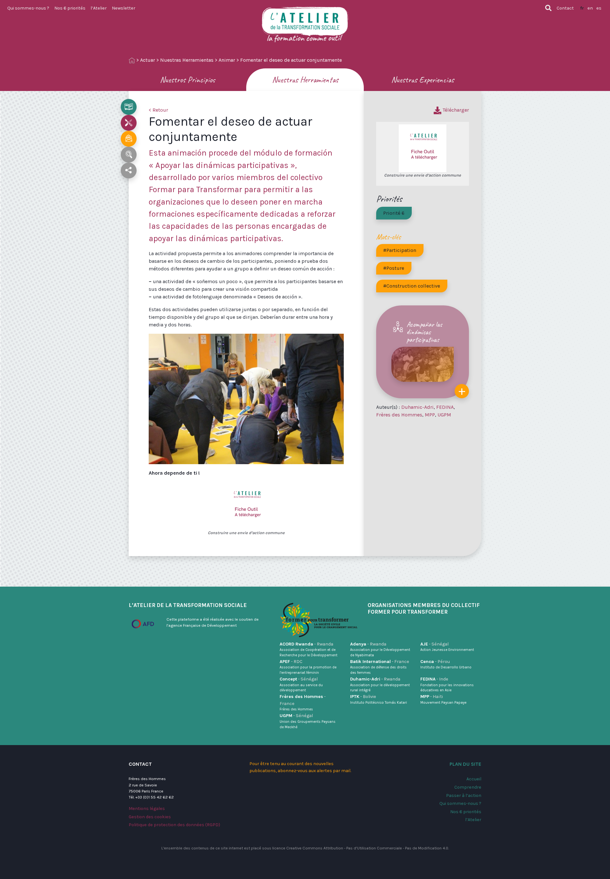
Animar (227, 60)
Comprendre (467, 787)
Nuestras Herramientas (187, 60)
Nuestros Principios (187, 79)
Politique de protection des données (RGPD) (174, 824)
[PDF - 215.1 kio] (246, 505)
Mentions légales (147, 808)
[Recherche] (548, 8)
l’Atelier (99, 8)
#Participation (399, 250)
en (590, 8)
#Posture (393, 268)
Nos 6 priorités (69, 8)
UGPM (444, 415)
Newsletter (123, 8)
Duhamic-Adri (417, 407)
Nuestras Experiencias (422, 79)
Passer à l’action (463, 795)
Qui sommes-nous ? (28, 8)
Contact (565, 8)
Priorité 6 (393, 213)
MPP (430, 415)
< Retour (158, 110)
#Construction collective (411, 286)
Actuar (147, 60)
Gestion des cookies (150, 817)
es (598, 8)
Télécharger (455, 110)
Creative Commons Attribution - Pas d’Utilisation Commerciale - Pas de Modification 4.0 (367, 848)
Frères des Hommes (399, 415)
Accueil (473, 779)
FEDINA (445, 407)
